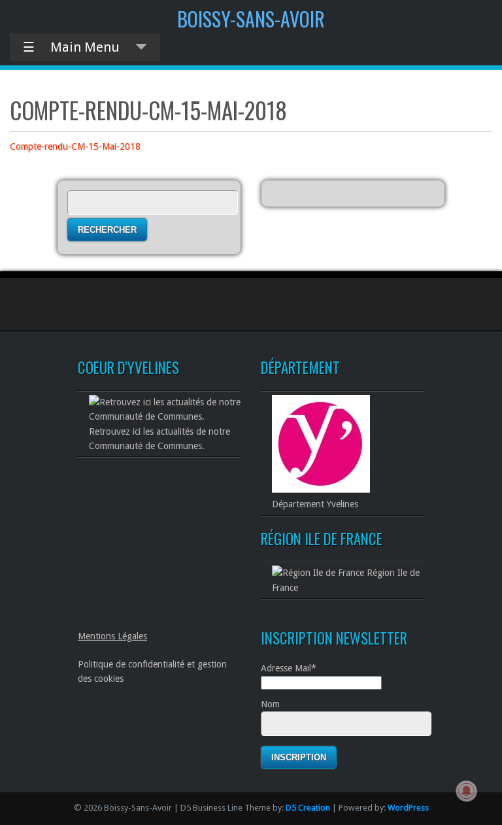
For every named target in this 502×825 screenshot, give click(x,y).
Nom (270, 704)
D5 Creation (308, 808)
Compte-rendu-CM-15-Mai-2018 (75, 146)
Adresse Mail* (288, 668)
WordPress (408, 808)
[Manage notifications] (466, 791)
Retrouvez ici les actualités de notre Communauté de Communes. (159, 438)
